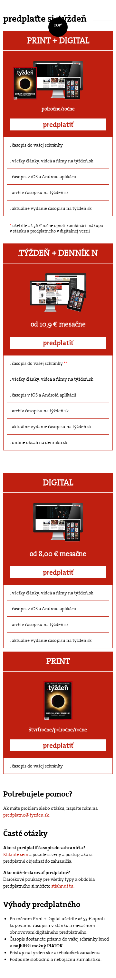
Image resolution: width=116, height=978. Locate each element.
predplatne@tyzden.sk (26, 815)
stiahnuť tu (62, 886)
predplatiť (58, 124)
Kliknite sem (15, 854)
